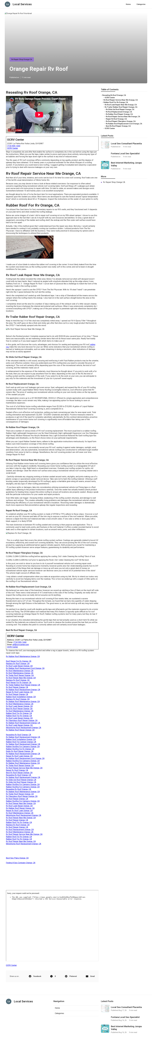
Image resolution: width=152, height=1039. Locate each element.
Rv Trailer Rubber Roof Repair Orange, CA (23, 685)
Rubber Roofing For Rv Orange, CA (20, 749)
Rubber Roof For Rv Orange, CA (19, 713)
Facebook (37, 976)
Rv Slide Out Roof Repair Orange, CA (21, 780)
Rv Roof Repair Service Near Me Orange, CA (24, 768)
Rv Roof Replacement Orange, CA (20, 829)
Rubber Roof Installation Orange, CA (21, 697)
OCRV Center (12, 148)
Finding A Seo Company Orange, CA (20, 863)
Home (128, 4)
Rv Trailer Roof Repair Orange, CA (20, 675)
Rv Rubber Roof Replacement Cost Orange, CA (25, 668)
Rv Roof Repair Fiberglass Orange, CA (120, 121)
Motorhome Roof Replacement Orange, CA (23, 727)
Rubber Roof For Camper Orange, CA (21, 742)
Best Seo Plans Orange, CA (17, 858)
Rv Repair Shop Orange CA (21, 59)
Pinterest (73, 976)
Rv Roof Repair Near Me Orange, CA (21, 678)
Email (92, 976)
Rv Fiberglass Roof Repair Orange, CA (21, 720)
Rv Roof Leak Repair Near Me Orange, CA (121, 105)
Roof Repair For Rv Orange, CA (18, 661)
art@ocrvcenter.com (20, 644)
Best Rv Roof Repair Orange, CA (19, 708)
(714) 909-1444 (13, 146)
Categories (141, 4)
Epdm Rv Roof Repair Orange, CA (19, 751)
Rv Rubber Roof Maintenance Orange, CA (23, 656)
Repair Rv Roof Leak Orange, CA (19, 692)
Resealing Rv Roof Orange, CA (18, 735)
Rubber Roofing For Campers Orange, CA (23, 746)
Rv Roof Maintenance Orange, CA (19, 671)
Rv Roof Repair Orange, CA (17, 687)
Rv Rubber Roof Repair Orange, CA (20, 730)
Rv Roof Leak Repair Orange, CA (19, 666)
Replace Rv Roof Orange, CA (17, 663)
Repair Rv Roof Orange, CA (17, 770)
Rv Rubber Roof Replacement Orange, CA (23, 690)
